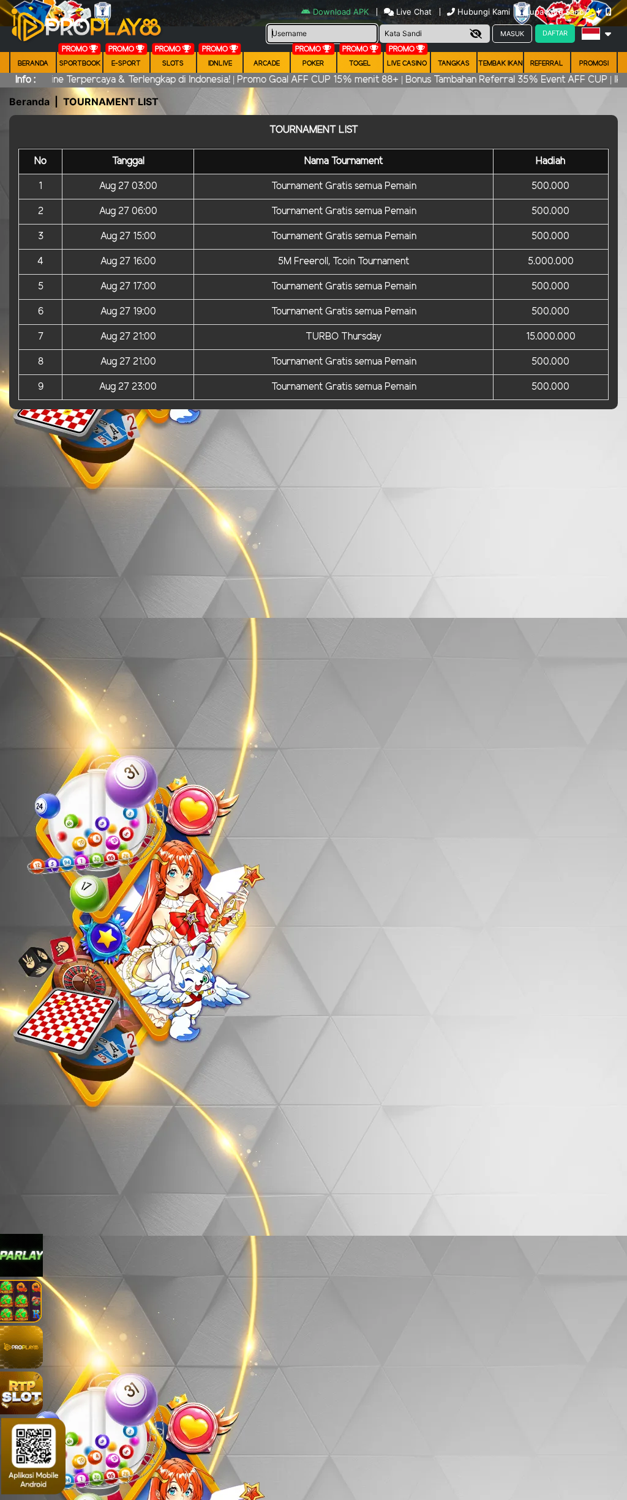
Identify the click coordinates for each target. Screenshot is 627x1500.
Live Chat (413, 12)
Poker (313, 63)
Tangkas (454, 63)
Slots (173, 63)
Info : (25, 80)
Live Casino (407, 63)
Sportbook (79, 63)
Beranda (33, 63)
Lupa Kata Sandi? (559, 12)
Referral (546, 63)
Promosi (594, 63)
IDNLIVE (220, 63)
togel (360, 63)
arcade (266, 63)
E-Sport (126, 63)
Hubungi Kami (483, 12)
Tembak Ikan (500, 63)
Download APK (340, 12)
